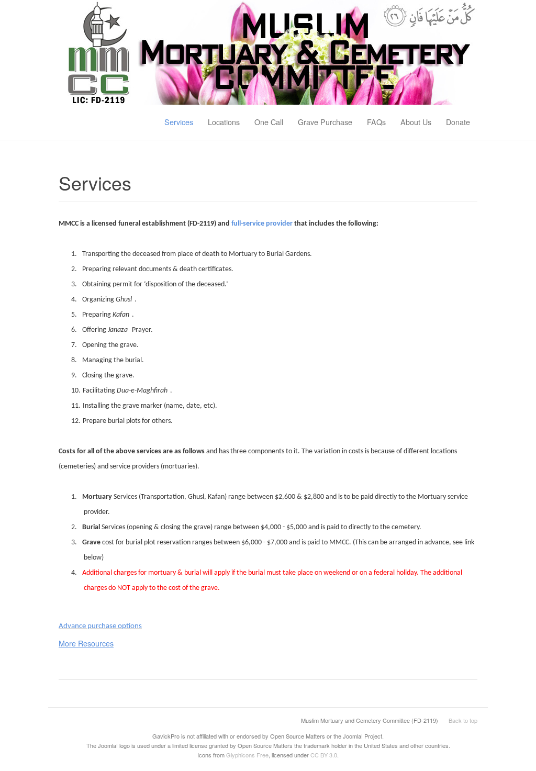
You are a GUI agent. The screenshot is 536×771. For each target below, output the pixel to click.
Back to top (463, 720)
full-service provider (262, 224)
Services (178, 122)
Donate (458, 122)
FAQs (376, 122)
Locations (224, 122)
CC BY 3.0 (323, 755)
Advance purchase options (100, 626)
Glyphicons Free (247, 755)
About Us (415, 122)
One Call (268, 122)
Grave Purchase (325, 122)
